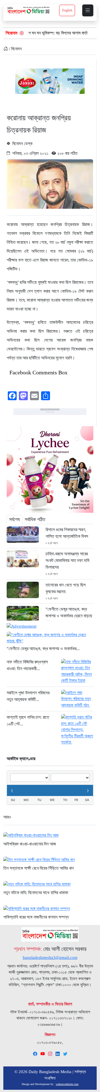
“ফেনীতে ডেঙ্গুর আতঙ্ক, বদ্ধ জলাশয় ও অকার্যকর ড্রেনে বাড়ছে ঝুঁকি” (69, 616)
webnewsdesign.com (67, 1084)
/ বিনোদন (15, 48)
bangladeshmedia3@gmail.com (50, 957)
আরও (7, 817)
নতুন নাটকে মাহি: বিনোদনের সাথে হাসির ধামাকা (35, 892)
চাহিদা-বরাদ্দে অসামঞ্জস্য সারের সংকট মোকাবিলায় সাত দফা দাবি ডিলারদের (67, 560)
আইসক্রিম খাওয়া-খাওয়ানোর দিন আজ (29, 844)
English (67, 10)
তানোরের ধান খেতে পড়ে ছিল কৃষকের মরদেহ (66, 588)
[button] (87, 10)
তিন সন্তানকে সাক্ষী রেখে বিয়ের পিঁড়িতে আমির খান (38, 868)
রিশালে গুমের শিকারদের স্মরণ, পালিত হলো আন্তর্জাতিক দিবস (67, 533)
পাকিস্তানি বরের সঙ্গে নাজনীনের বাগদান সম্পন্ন (36, 917)
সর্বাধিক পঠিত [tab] (35, 519)
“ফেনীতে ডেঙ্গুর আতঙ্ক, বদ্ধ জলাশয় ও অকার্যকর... (43, 648)
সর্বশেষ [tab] (14, 519)
